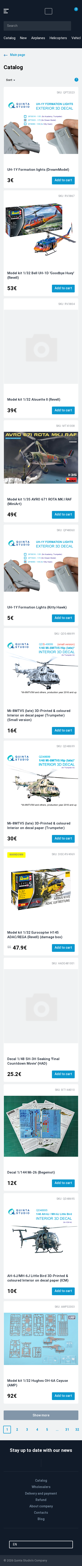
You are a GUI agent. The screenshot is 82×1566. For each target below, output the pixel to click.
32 (77, 1429)
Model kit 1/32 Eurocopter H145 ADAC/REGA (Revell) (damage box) (34, 934)
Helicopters (58, 38)
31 (67, 1429)
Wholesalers (41, 1487)
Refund (41, 1500)
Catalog (9, 38)
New (23, 38)
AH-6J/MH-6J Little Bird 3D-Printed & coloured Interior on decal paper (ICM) (38, 1278)
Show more (41, 1415)
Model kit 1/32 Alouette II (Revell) (33, 399)
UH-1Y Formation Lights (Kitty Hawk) (37, 607)
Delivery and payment (41, 1493)
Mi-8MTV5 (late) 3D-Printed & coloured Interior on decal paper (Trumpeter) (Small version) (38, 715)
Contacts (41, 1512)
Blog (41, 1519)
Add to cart (63, 180)
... (57, 1429)
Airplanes (38, 38)
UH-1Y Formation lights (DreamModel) (38, 170)
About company (41, 1506)
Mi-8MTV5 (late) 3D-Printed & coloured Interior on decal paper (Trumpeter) (38, 825)
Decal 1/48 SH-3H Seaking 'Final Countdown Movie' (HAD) (33, 1061)
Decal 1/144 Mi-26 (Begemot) (31, 1172)
